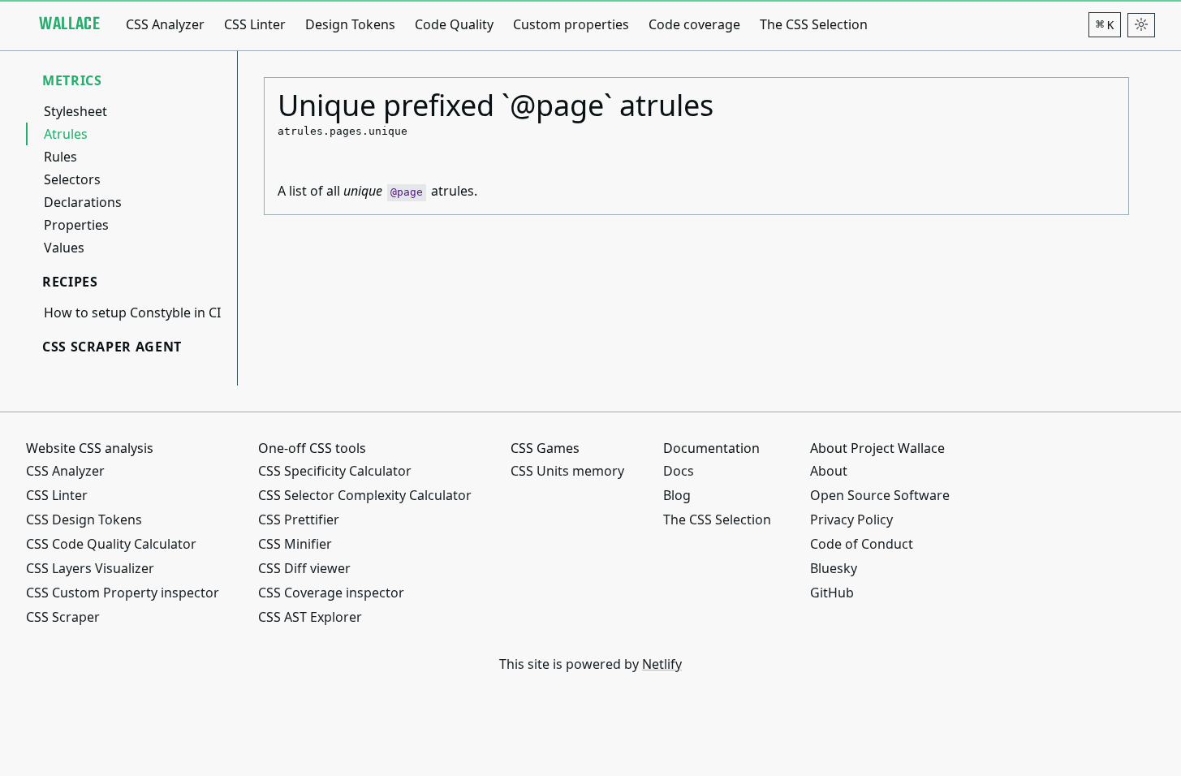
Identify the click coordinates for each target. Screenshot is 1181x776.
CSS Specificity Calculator (335, 471)
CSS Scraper (63, 617)
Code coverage (694, 24)
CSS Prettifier (298, 519)
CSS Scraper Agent (112, 347)
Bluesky (833, 568)
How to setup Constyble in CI (132, 312)
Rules (60, 157)
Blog (677, 495)
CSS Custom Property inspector (122, 592)
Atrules (66, 134)
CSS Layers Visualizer (90, 568)
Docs (678, 471)
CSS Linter (255, 24)
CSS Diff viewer (304, 568)
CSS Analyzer (165, 24)
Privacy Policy (851, 519)
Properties (76, 225)
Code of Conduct (861, 544)
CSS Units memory (567, 471)
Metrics (71, 80)
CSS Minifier (295, 544)
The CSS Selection (814, 24)
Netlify (662, 664)
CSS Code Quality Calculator (111, 544)
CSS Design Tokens (84, 519)
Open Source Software (880, 495)
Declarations (83, 202)
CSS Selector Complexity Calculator (365, 495)
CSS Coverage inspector (331, 592)
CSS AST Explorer (310, 617)
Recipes (69, 282)
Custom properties (571, 24)
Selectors (72, 179)
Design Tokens (350, 24)
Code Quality (454, 24)
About (828, 471)
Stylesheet (75, 111)
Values (64, 248)
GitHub (832, 592)
